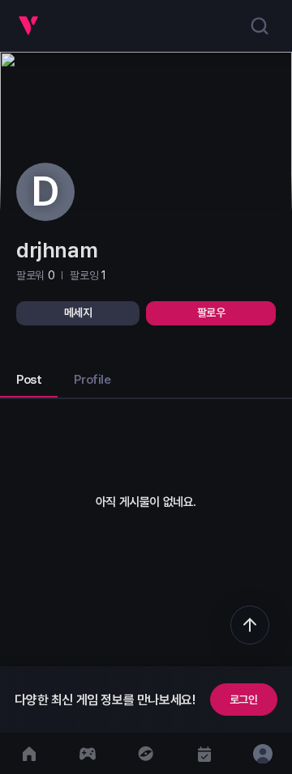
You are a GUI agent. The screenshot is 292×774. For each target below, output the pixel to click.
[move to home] (29, 753)
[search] (259, 26)
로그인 (244, 699)
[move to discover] (146, 753)
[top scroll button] (249, 625)
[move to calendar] (204, 753)
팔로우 (211, 312)
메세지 (78, 312)
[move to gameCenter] (87, 753)
